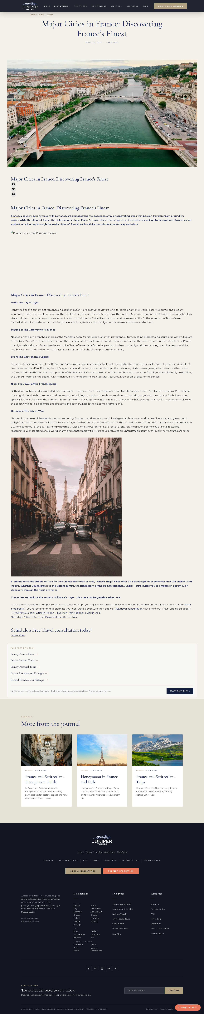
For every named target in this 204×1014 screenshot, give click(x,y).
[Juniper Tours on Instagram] (102, 968)
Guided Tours (118, 924)
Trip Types (79, 6)
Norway (94, 921)
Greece (77, 915)
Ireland (77, 905)
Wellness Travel (119, 914)
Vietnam (77, 938)
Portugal (77, 925)
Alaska (76, 951)
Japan (76, 931)
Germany (95, 918)
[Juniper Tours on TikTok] (115, 968)
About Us (115, 6)
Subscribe (173, 990)
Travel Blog (156, 919)
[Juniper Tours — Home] (102, 840)
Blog (145, 6)
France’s (44, 418)
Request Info (189, 1007)
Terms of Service (166, 1009)
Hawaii (93, 944)
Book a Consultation (170, 6)
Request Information (121, 871)
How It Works (99, 6)
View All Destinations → (97, 950)
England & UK (97, 912)
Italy (75, 909)
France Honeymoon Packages (29, 673)
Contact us (17, 597)
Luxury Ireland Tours (24, 660)
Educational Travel (120, 929)
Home (47, 6)
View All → (116, 934)
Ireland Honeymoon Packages (29, 680)
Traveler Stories (68, 861)
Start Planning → (180, 691)
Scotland (78, 912)
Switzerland (96, 909)
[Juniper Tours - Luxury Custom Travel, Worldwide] (29, 6)
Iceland (77, 918)
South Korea (79, 934)
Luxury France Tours (24, 654)
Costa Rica (78, 944)
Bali (92, 938)
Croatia (94, 915)
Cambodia (95, 934)
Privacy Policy (152, 861)
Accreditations (130, 861)
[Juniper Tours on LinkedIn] (95, 968)
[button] (13, 184)
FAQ (85, 861)
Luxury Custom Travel (121, 904)
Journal (41, 15)
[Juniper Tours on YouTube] (108, 968)
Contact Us (132, 6)
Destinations (61, 6)
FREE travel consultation (128, 608)
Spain (93, 905)
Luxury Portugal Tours (25, 666)
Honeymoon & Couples (122, 909)
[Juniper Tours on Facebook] (88, 968)
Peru (76, 947)
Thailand (94, 931)
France (50, 15)
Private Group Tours (121, 919)
